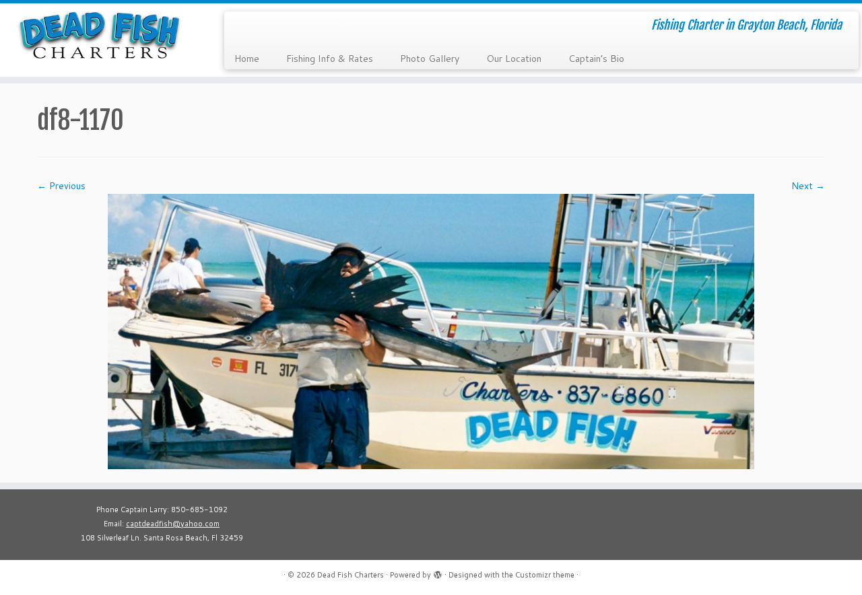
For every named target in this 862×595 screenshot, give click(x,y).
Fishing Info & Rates (329, 58)
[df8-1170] (431, 330)
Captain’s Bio (596, 58)
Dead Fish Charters (350, 574)
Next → (808, 186)
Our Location (513, 58)
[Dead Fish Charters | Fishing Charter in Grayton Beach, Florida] (99, 35)
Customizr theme (544, 574)
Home (246, 58)
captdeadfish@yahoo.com (173, 523)
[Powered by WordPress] (437, 572)
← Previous (61, 186)
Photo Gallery (429, 58)
